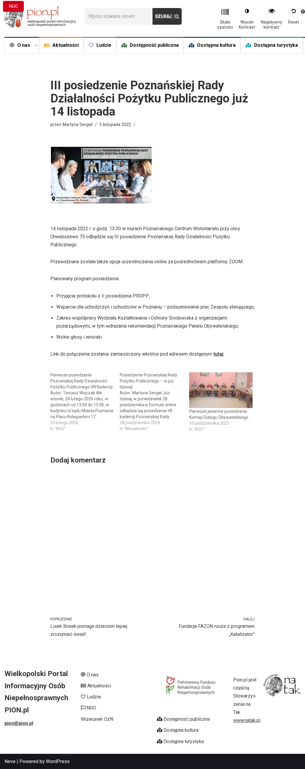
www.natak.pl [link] (246, 720)
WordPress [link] (58, 761)
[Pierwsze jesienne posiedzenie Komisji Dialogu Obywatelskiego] (221, 390)
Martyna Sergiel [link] (78, 124)
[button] (36, 45)
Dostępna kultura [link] (216, 45)
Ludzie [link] (104, 45)
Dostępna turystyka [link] (276, 45)
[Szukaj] (167, 16)
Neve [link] (9, 761)
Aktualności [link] (65, 45)
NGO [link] (13, 6)
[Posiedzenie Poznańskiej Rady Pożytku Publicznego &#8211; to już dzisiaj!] (154, 402)
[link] (40, 16)
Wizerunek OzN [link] (97, 719)
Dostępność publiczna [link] (154, 45)
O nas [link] (92, 675)
